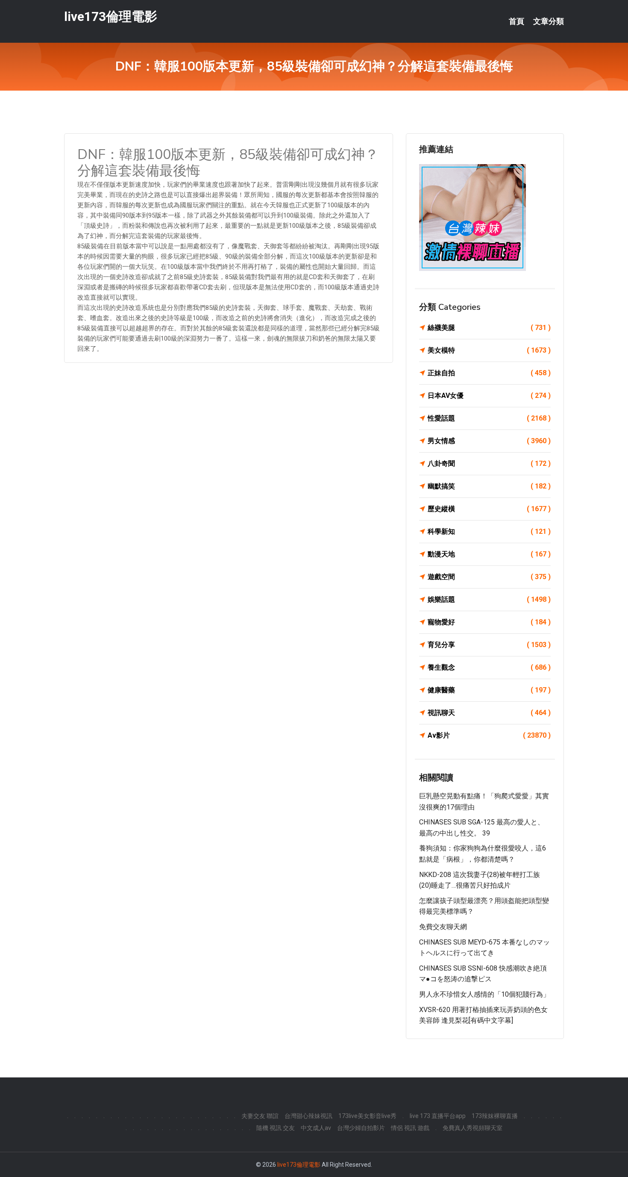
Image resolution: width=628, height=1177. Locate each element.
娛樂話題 (489, 599)
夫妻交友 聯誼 (260, 1115)
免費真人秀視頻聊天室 (472, 1127)
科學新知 (489, 531)
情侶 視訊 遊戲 (410, 1127)
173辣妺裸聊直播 (495, 1115)
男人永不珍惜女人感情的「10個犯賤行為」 (484, 994)
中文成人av (316, 1127)
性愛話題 (489, 418)
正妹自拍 (489, 373)
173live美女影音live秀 (367, 1115)
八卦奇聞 (489, 463)
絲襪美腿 (489, 328)
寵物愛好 (489, 622)
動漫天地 (489, 554)
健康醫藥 (489, 690)
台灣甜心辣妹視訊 (308, 1115)
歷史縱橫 (489, 509)
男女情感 (489, 441)
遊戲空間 (489, 577)
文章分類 (548, 21)
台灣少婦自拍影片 (361, 1127)
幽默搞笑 (489, 486)
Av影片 (489, 735)
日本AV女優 (489, 395)
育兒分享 (489, 645)
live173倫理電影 (110, 16)
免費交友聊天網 (443, 927)
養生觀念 (489, 667)
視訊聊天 (489, 713)
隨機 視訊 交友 (275, 1127)
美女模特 (489, 350)
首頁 (516, 21)
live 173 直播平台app (438, 1115)
